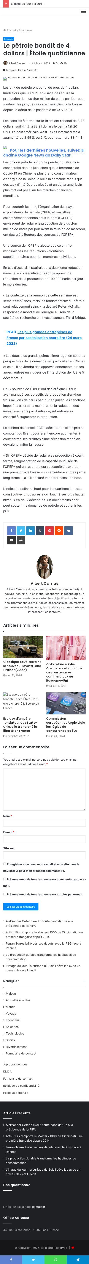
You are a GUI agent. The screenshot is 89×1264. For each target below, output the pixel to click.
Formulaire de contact (21, 1053)
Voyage (11, 1013)
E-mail (8, 832)
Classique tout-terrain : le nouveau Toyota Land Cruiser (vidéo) (22, 666)
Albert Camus (17, 63)
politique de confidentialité (21, 1085)
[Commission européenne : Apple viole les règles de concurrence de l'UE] (66, 703)
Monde (10, 1007)
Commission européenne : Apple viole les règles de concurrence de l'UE (65, 724)
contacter (38, 1206)
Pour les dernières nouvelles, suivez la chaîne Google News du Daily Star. (43, 152)
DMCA (7, 1071)
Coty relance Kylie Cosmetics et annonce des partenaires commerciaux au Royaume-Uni (64, 672)
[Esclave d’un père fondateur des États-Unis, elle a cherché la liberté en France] (23, 703)
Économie (25, 30)
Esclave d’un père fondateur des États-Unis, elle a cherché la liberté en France (20, 724)
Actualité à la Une (18, 1000)
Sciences (12, 1027)
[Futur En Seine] (17, 16)
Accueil (11, 30)
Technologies (15, 1033)
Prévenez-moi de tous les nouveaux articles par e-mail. (45, 894)
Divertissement (16, 1046)
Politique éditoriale (15, 1092)
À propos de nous (15, 1064)
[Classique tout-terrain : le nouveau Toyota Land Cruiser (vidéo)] (23, 647)
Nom (7, 816)
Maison (11, 993)
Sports (10, 1040)
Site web (9, 848)
